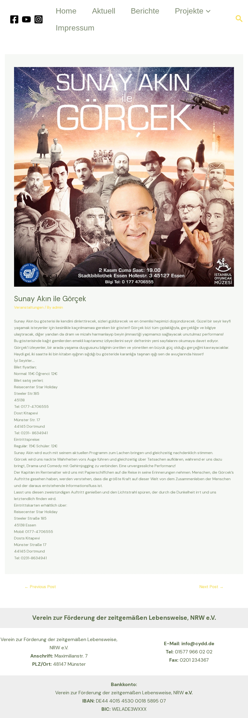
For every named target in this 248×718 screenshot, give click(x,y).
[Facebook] (14, 19)
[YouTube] (26, 19)
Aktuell (103, 11)
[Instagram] (38, 19)
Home (66, 11)
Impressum (75, 27)
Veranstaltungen (29, 307)
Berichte (145, 11)
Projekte (189, 11)
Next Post (211, 586)
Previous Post (40, 586)
